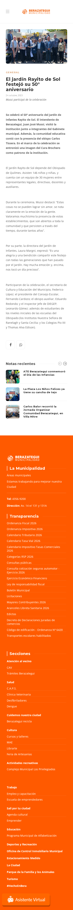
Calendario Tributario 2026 (24, 535)
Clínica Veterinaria (19, 694)
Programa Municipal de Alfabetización (32, 835)
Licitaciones (14, 596)
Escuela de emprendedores (25, 799)
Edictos (11, 614)
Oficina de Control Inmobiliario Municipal (34, 851)
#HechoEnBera (16, 886)
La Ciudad (13, 865)
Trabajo (12, 787)
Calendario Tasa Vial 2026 (23, 541)
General (13, 72)
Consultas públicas (19, 562)
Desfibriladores (17, 700)
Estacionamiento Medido (23, 858)
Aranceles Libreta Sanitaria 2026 (28, 608)
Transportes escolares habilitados (29, 635)
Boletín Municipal (18, 590)
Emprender (14, 820)
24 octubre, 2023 (14, 95)
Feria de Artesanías (19, 754)
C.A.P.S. (12, 688)
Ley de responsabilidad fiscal (26, 584)
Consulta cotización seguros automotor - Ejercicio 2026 (33, 570)
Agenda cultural (17, 814)
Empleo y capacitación (21, 794)
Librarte (12, 748)
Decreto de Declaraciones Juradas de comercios (31, 622)
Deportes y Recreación (22, 844)
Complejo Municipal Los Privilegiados (31, 769)
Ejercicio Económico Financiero (27, 578)
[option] (36, 395)
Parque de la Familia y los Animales (30, 872)
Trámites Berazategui (21, 673)
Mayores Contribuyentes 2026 (26, 602)
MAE (10, 742)
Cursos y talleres (17, 736)
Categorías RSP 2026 (20, 556)
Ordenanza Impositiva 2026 (25, 529)
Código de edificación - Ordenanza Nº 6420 (35, 630)
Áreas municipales (19, 475)
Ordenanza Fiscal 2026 (21, 523)
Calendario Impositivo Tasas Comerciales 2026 (33, 549)
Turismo (12, 879)
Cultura (12, 730)
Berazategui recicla (19, 721)
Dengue (12, 706)
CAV (9, 667)
